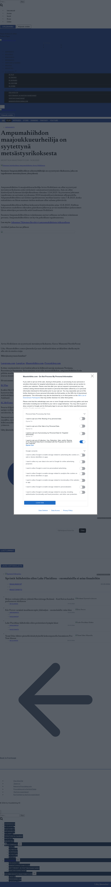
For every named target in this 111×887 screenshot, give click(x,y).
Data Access (55, 510)
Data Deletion (43, 510)
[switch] (82, 418)
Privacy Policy (68, 510)
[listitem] (55, 414)
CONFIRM (40, 503)
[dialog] (55, 443)
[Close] (93, 377)
